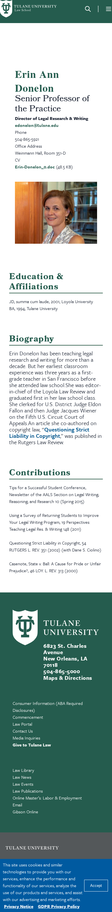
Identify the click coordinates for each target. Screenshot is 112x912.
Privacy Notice (18, 906)
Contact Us (23, 731)
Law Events (23, 784)
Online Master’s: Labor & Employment (47, 798)
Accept (96, 885)
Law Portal (22, 724)
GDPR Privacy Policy (59, 906)
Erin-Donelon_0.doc (35, 167)
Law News (22, 777)
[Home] (28, 9)
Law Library (23, 770)
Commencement (28, 717)
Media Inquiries (26, 738)
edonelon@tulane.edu (37, 125)
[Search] (87, 8)
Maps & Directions (67, 678)
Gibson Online (25, 811)
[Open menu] (108, 8)
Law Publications (28, 791)
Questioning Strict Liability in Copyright (49, 432)
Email (17, 805)
